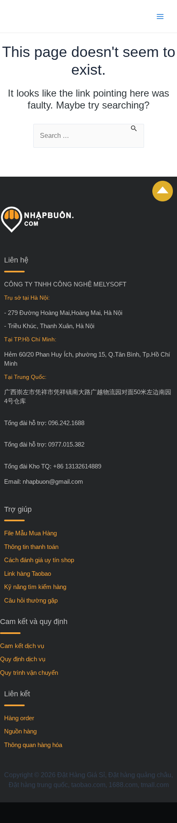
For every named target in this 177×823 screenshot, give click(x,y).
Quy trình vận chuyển (29, 672)
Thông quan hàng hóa (33, 744)
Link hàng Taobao (27, 573)
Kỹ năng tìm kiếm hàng (35, 586)
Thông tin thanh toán (31, 546)
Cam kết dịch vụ (22, 645)
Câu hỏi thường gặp (31, 600)
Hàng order (19, 717)
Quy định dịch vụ (22, 658)
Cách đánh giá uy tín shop (39, 559)
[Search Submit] (134, 129)
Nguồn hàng (20, 731)
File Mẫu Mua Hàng (30, 533)
